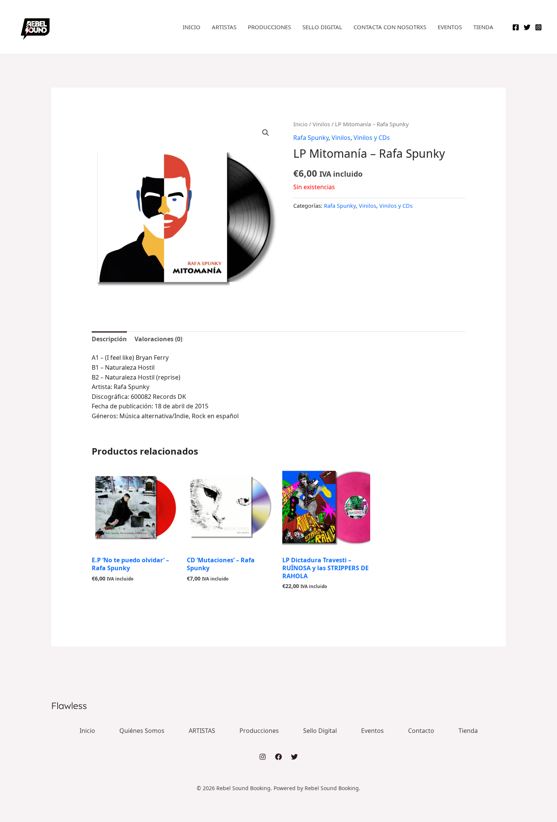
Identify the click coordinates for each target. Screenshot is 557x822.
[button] (265, 133)
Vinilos (321, 124)
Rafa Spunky (311, 137)
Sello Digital (322, 27)
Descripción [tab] (109, 339)
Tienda (483, 27)
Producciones (269, 27)
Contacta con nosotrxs (390, 27)
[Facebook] (515, 27)
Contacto (421, 730)
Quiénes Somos (141, 730)
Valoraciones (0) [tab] (158, 339)
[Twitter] (527, 27)
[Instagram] (538, 27)
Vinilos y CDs (372, 137)
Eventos (450, 27)
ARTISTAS (224, 27)
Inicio (191, 27)
